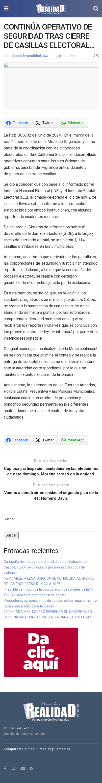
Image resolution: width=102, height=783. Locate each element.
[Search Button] (95, 8)
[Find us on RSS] (31, 769)
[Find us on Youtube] (23, 769)
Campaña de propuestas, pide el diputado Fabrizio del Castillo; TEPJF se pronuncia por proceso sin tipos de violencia (45, 567)
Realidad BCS (24, 728)
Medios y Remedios (55, 749)
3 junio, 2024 (65, 56)
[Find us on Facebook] (5, 769)
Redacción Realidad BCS (28, 56)
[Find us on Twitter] (13, 769)
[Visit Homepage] (51, 9)
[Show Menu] (6, 8)
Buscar (9, 519)
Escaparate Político (19, 749)
